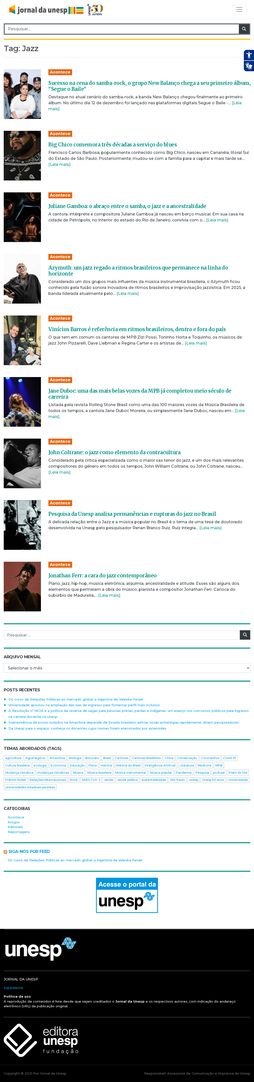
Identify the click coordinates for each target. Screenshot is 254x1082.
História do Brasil (128, 765)
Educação (77, 765)
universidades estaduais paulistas (30, 787)
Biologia (75, 758)
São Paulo (177, 780)
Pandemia (183, 772)
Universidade (238, 780)
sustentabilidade (153, 780)
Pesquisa (202, 772)
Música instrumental (130, 772)
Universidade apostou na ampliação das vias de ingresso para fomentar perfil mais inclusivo (84, 705)
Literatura (187, 765)
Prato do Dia (238, 772)
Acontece (60, 72)
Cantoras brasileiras (146, 758)
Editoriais (15, 827)
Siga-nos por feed (29, 851)
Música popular (161, 772)
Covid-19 (229, 758)
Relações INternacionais (48, 780)
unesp (193, 780)
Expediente (13, 988)
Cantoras (121, 758)
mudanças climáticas (53, 772)
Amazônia (57, 758)
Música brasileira (99, 772)
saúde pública (127, 780)
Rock (74, 780)
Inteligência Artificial (160, 765)
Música (78, 772)
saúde (108, 780)
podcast (219, 772)
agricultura (13, 758)
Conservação (187, 758)
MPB (218, 765)
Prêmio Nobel (15, 780)
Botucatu (92, 758)
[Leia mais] (59, 164)
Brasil (107, 758)
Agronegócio (35, 758)
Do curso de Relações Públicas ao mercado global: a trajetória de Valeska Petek (75, 699)
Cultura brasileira (17, 765)
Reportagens (19, 832)
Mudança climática (19, 772)
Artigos (14, 822)
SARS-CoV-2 (91, 780)
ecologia (40, 765)
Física (93, 765)
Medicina (204, 765)
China (169, 758)
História (106, 765)
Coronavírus (210, 758)
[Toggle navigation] (239, 9)
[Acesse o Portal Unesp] (127, 895)
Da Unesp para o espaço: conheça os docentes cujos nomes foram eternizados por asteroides (87, 728)
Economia (58, 765)
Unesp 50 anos (213, 780)
